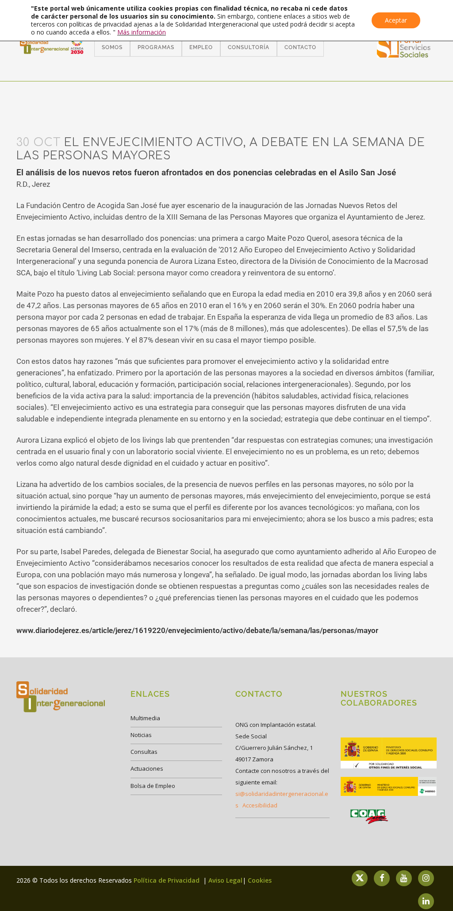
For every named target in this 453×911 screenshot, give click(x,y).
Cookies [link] (260, 880)
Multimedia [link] (145, 718)
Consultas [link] (144, 752)
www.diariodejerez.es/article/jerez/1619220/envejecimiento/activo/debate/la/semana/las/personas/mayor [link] (197, 630)
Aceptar (396, 20)
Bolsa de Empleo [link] (153, 786)
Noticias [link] (141, 735)
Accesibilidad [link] (259, 805)
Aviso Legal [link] (225, 880)
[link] (404, 55)
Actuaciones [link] (147, 768)
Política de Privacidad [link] (167, 880)
